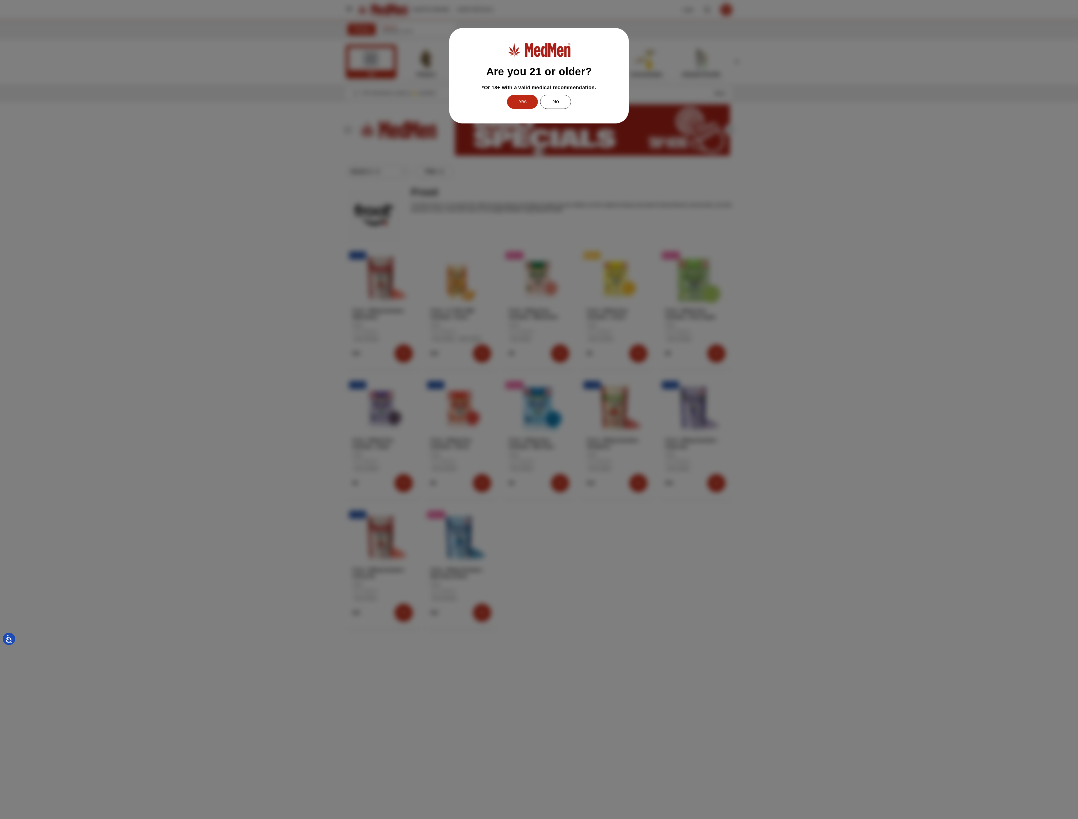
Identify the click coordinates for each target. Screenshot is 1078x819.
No (555, 101)
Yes (523, 101)
